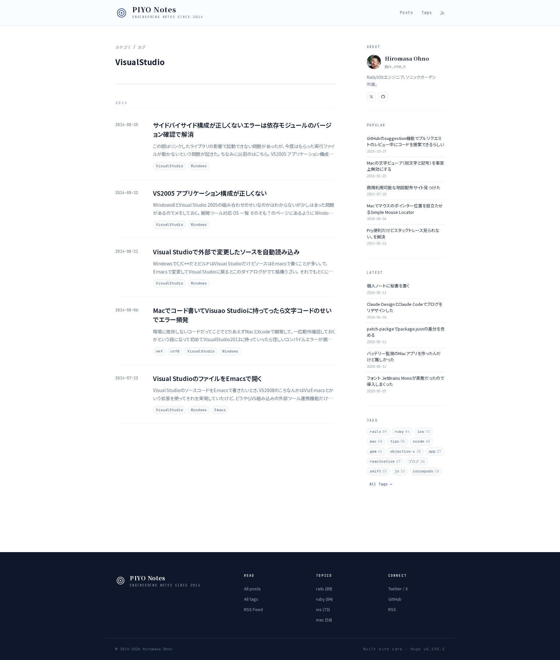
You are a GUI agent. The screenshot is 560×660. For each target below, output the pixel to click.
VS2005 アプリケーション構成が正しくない (210, 193)
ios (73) (323, 609)
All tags (251, 599)
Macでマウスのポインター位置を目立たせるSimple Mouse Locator (405, 209)
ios (423, 431)
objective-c (405, 451)
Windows (199, 166)
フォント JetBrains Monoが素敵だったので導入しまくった (405, 381)
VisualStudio (169, 166)
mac (376, 441)
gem (376, 451)
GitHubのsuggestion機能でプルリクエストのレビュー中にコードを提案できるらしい (405, 141)
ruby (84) (324, 599)
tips (397, 441)
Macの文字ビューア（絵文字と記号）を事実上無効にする (405, 166)
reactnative (385, 461)
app (435, 451)
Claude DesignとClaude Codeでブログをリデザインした (404, 307)
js (400, 471)
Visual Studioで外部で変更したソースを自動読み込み (226, 251)
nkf (159, 351)
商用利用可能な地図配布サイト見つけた (403, 187)
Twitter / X (398, 588)
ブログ (416, 461)
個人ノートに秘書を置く (388, 286)
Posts (406, 12)
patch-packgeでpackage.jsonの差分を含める (406, 332)
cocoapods (426, 471)
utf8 (175, 351)
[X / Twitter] (371, 96)
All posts (252, 588)
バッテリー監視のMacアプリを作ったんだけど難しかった (404, 356)
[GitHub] (383, 96)
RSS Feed (253, 609)
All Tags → (380, 484)
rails (378, 431)
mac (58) (324, 620)
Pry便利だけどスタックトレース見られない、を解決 (403, 233)
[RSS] (442, 13)
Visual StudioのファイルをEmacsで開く (207, 378)
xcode (421, 441)
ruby (402, 431)
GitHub (395, 599)
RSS (392, 609)
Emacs (220, 410)
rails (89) (324, 588)
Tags (426, 12)
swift (378, 471)
